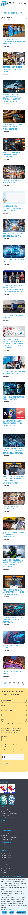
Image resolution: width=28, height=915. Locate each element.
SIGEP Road (5, 864)
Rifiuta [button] (11, 912)
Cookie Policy (8, 909)
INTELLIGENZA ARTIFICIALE (10, 732)
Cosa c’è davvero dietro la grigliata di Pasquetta (12, 507)
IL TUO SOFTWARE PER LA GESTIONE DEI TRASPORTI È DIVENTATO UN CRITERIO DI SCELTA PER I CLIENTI (12, 98)
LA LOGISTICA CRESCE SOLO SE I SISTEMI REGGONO (13, 181)
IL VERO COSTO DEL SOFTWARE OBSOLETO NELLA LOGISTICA (13, 235)
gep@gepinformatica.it (6, 818)
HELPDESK (3, 845)
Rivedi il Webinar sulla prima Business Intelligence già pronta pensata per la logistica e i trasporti (13, 479)
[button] (25, 3)
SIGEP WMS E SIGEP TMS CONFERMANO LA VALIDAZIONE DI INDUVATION (14, 41)
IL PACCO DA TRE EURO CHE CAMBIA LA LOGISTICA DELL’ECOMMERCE (12, 154)
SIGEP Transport (7, 730)
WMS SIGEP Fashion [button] (6, 857)
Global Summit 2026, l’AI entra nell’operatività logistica (14, 372)
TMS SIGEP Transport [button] (6, 862)
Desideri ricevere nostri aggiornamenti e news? (13, 745)
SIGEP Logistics (7, 728)
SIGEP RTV (5, 866)
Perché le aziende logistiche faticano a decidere (13, 398)
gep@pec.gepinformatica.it (7, 833)
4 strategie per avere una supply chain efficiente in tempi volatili (12, 620)
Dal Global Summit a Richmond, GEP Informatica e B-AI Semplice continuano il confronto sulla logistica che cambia (13, 343)
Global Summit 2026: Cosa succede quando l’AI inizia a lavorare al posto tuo (13, 423)
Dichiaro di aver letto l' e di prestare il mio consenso (12, 751)
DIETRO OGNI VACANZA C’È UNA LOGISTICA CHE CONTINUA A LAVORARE (13, 69)
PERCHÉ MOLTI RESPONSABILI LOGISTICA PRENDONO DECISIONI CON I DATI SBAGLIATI (13, 592)
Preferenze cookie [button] (21, 912)
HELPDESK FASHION (6, 847)
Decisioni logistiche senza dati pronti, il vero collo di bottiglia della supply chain (13, 451)
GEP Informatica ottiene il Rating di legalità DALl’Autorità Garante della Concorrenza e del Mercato (13, 288)
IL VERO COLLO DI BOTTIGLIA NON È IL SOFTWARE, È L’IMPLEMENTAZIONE (13, 534)
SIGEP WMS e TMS (5, 853)
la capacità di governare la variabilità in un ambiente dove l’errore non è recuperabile (13, 563)
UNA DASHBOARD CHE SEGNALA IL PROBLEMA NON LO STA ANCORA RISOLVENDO (13, 127)
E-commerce (5, 860)
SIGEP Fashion (17, 728)
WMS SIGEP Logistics (6, 855)
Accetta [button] (4, 912)
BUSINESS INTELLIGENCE (7, 868)
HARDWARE (4, 872)
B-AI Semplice (16, 730)
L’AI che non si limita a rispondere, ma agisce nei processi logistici (12, 208)
